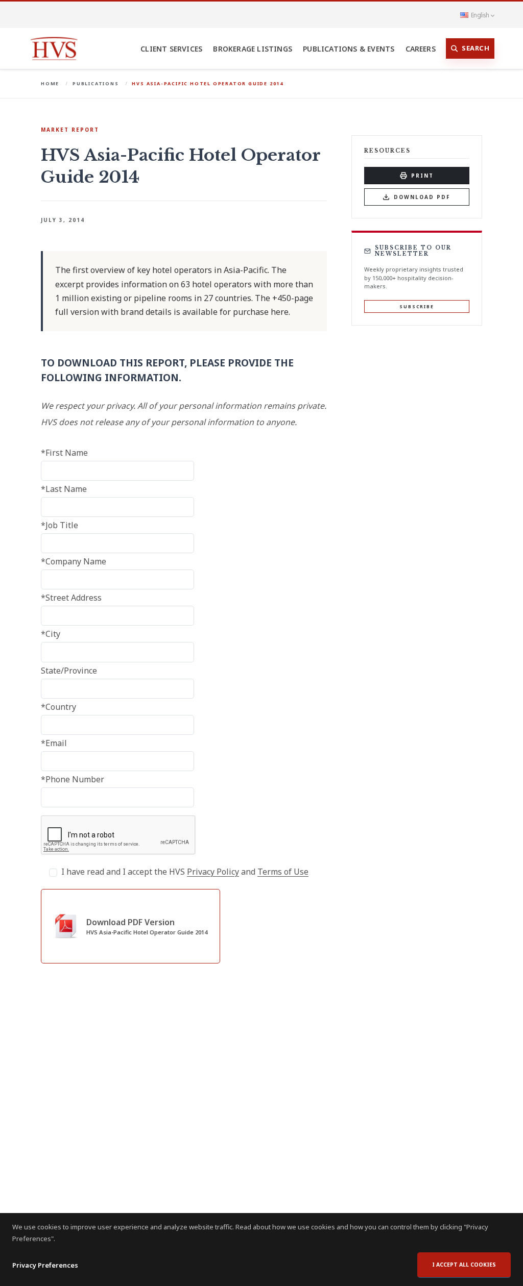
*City (50, 633)
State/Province (69, 670)
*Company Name (73, 561)
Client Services (171, 49)
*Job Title (59, 525)
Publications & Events (348, 49)
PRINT (422, 175)
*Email (54, 743)
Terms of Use (282, 871)
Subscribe (416, 306)
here (280, 311)
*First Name (64, 452)
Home (50, 83)
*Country (58, 706)
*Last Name (64, 488)
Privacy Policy (213, 871)
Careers (421, 49)
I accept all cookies (464, 1264)
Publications (96, 83)
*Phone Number (72, 779)
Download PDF (422, 197)
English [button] (479, 15)
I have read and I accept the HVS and (184, 871)
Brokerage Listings (252, 49)
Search (475, 48)
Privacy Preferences (45, 1265)
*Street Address (71, 597)
